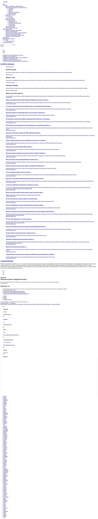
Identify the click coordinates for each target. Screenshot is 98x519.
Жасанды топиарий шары (12, 27)
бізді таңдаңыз (7, 64)
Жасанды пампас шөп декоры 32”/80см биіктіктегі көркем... (23, 132)
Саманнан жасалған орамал (15, 23)
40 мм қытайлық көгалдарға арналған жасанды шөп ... (22, 198)
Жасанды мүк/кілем (10, 26)
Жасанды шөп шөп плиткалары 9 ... (16, 246)
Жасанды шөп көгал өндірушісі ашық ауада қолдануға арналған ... (25, 112)
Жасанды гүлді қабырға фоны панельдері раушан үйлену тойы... (25, 178)
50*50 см (11, 11)
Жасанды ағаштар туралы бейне (13, 33)
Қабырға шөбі (12, 20)
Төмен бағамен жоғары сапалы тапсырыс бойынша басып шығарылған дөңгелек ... (30, 254)
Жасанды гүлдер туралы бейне (13, 36)
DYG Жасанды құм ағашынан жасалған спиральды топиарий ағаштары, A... (28, 125)
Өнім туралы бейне (7, 29)
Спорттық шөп (12, 25)
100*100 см (11, 8)
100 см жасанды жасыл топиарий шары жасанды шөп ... (22, 159)
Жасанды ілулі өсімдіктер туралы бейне (15, 35)
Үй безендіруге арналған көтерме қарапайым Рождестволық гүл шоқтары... (28, 119)
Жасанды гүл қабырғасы (14, 12)
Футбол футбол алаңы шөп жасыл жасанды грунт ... (21, 233)
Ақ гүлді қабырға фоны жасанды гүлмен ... (18, 172)
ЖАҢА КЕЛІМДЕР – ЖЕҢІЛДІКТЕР (14, 6)
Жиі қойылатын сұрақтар (9, 38)
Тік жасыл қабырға (55, 304)
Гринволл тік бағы (28, 304)
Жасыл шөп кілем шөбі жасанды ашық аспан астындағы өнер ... (25, 192)
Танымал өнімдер (5, 303)
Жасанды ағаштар (10, 18)
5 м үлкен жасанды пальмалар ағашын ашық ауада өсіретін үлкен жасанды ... (29, 106)
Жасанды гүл (9, 15)
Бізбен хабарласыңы (7, 42)
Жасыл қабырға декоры (6, 304)
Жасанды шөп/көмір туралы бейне (14, 30)
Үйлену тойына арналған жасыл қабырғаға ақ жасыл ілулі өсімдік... (26, 140)
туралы (7, 261)
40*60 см (11, 9)
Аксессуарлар (12, 24)
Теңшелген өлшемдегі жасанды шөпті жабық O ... (20, 239)
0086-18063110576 (7, 324)
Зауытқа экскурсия (10, 41)
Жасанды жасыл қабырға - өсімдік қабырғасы (16, 7)
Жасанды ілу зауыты (10, 14)
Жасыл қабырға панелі (38, 304)
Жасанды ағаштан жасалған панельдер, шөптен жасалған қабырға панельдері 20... (30, 211)
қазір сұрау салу (4, 283)
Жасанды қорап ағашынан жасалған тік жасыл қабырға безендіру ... (26, 153)
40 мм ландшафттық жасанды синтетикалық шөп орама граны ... (25, 205)
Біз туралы (5, 39)
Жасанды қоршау (12, 13)
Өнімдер (5, 5)
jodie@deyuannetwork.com (9, 345)
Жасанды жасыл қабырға (21, 57)
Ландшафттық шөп (13, 21)
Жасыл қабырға (47, 304)
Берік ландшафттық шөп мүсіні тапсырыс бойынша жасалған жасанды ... (27, 100)
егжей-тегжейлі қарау (11, 103)
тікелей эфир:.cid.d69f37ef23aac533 (11, 334)
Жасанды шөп (14, 58)
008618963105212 (7, 314)
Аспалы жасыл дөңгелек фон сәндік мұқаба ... (19, 146)
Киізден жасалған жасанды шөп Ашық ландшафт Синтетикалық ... (25, 165)
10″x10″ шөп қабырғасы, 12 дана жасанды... (19, 219)
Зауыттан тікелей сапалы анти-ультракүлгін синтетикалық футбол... (26, 226)
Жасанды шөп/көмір (10, 19)
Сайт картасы (12, 303)
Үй (4, 3)
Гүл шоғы (11, 17)
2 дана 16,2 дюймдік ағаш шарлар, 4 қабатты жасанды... (22, 184)
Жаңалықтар (6, 37)
